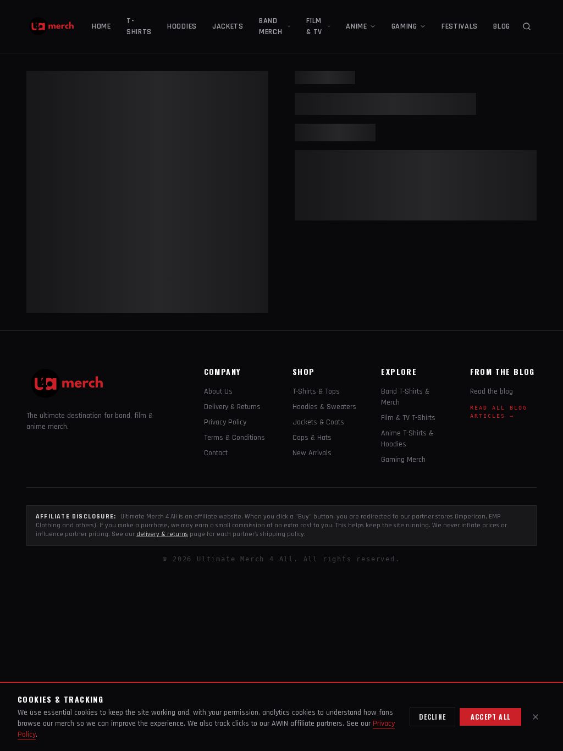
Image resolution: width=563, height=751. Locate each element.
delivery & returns (162, 534)
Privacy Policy (225, 422)
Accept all (490, 716)
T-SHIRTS (139, 26)
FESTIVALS (459, 26)
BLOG (501, 26)
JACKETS (228, 26)
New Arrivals (312, 453)
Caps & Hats (312, 438)
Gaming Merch (403, 460)
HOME (101, 26)
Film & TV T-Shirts (408, 418)
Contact (216, 453)
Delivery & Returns (232, 407)
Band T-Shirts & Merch (405, 396)
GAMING (404, 26)
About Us (218, 391)
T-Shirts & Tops (316, 391)
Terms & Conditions (234, 438)
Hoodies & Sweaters (324, 407)
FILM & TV (314, 26)
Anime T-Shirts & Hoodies (407, 438)
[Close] (535, 717)
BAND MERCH (271, 26)
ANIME (356, 26)
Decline (432, 716)
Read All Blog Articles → (498, 412)
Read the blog (491, 391)
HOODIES (182, 26)
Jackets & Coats (318, 422)
